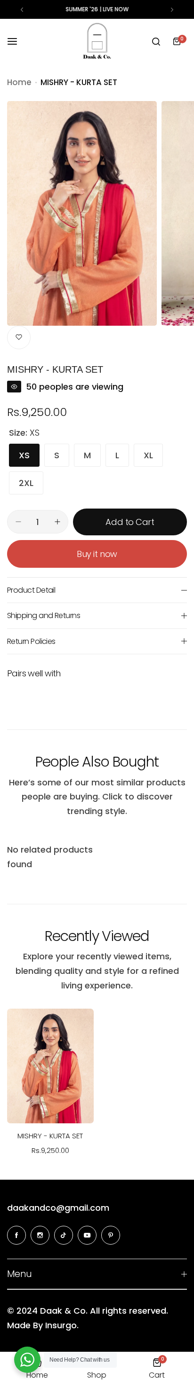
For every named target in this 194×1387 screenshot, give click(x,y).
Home (19, 82)
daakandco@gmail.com (58, 1208)
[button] (22, 9)
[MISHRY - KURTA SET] (50, 1066)
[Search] (156, 41)
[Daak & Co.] (97, 41)
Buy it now (97, 554)
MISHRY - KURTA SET (50, 1136)
